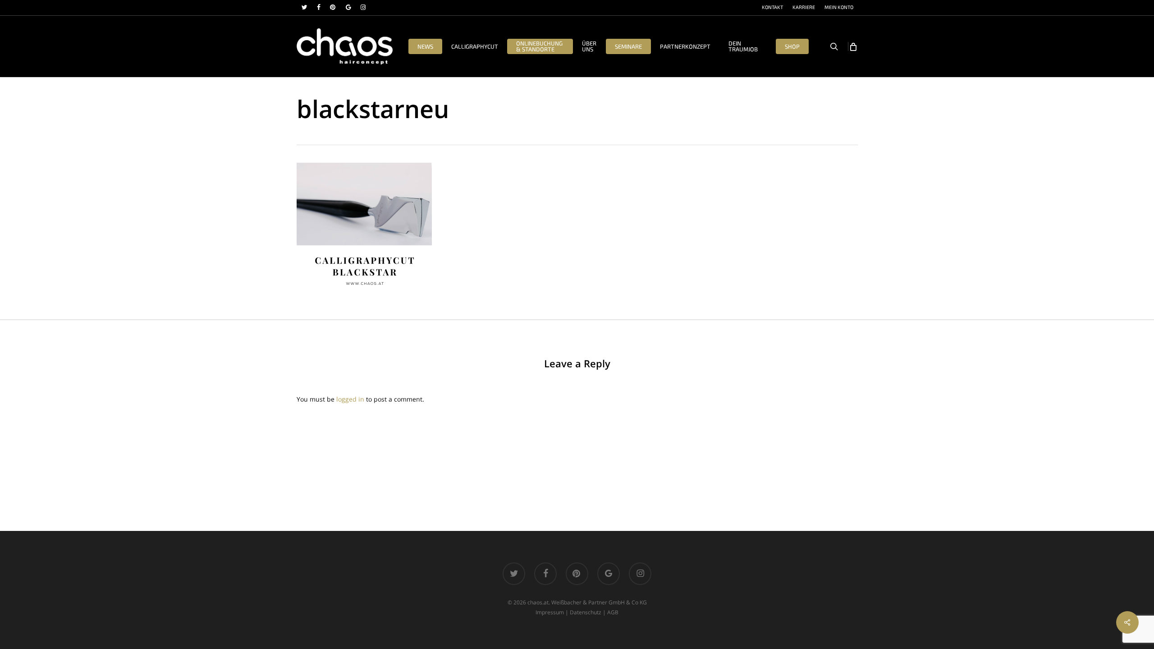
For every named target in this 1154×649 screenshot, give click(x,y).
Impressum (550, 612)
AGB (612, 612)
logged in (350, 399)
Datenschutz (585, 612)
